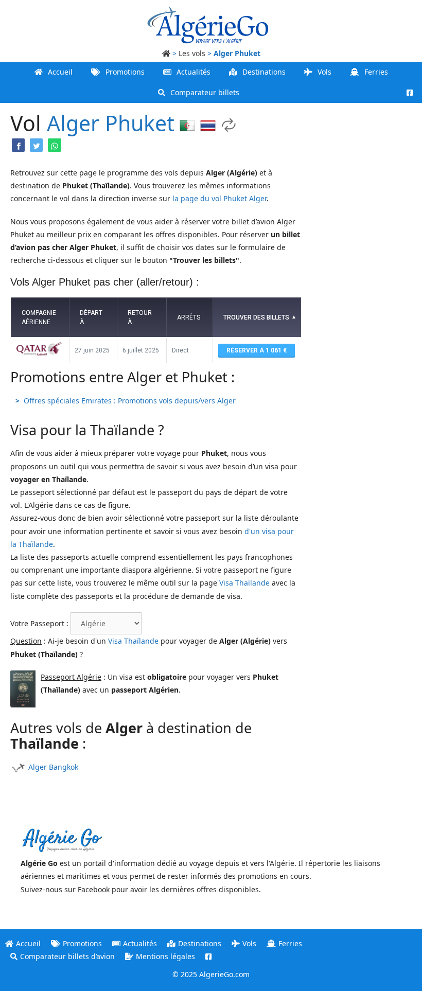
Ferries (376, 72)
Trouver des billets (256, 317)
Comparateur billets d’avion (67, 956)
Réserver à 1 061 (254, 350)
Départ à (91, 317)
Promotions (125, 72)
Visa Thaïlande (244, 583)
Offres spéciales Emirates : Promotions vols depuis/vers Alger (130, 400)
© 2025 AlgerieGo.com (211, 974)
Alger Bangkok (53, 767)
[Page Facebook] (409, 92)
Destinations (264, 72)
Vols (324, 72)
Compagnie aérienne (39, 317)
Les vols (192, 53)
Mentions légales (165, 956)
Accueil (60, 72)
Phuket (139, 123)
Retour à (140, 317)
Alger (73, 123)
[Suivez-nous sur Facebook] (208, 956)
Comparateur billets (204, 92)
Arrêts (188, 317)
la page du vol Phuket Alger (219, 198)
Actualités (193, 72)
